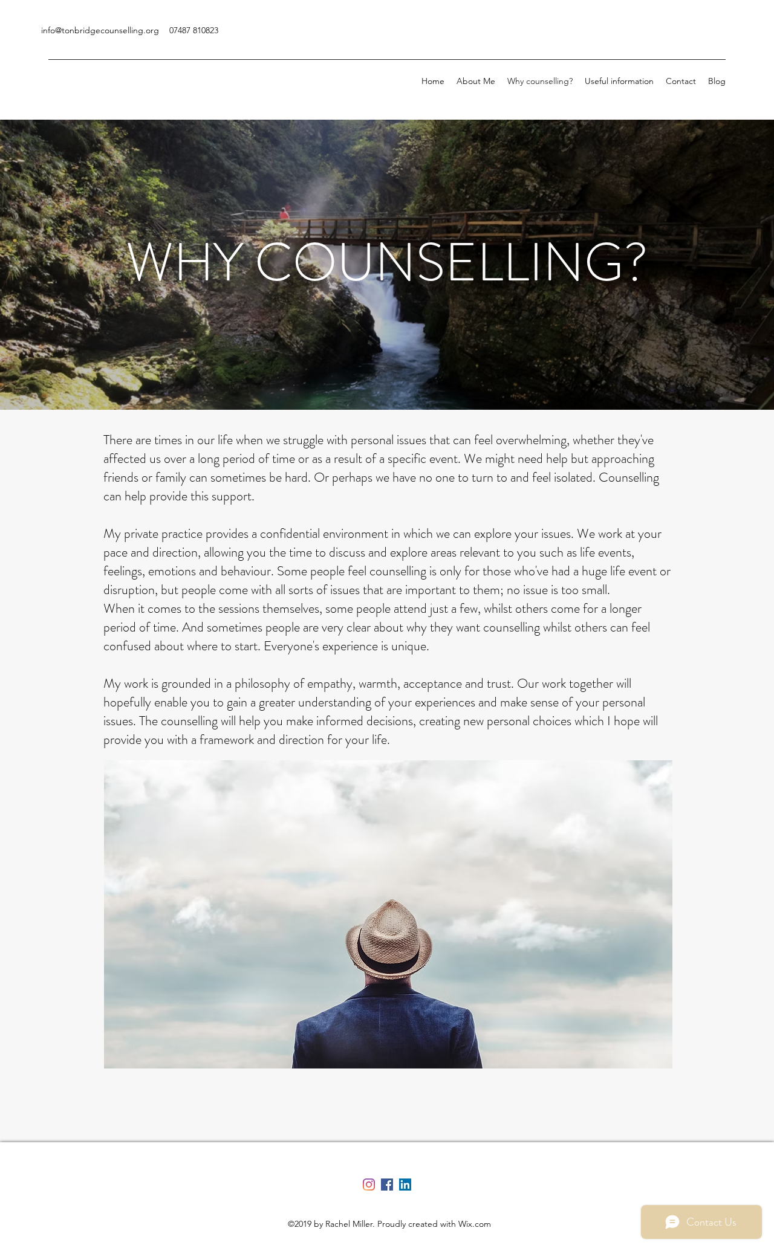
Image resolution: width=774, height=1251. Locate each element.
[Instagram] (369, 1184)
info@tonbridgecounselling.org (100, 30)
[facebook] (387, 1184)
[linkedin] (405, 1184)
